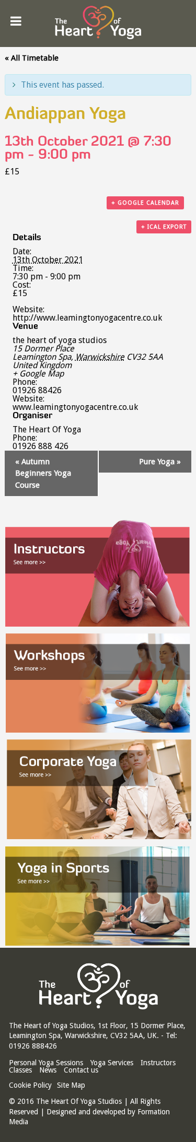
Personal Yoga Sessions (46, 1062)
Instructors (158, 1062)
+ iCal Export (164, 226)
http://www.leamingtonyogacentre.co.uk (87, 318)
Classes (20, 1070)
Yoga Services (111, 1062)
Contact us (81, 1070)
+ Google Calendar (145, 202)
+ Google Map (38, 374)
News (47, 1070)
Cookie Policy (30, 1085)
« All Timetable (32, 58)
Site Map (71, 1085)
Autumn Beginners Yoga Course (43, 473)
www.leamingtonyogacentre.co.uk (75, 407)
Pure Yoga (160, 461)
